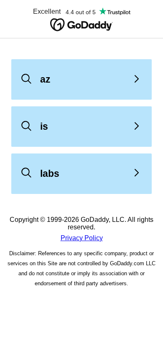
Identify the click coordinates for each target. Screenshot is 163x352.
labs (49, 173)
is (44, 126)
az (45, 79)
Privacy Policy (82, 237)
